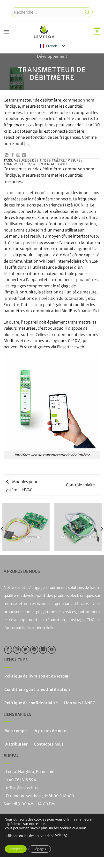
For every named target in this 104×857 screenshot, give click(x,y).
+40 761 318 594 (21, 780)
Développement (52, 56)
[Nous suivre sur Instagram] (17, 650)
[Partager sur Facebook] (13, 155)
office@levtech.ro (22, 788)
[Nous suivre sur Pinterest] (34, 650)
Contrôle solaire (81, 484)
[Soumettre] (87, 12)
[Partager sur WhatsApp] (6, 155)
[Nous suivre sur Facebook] (8, 650)
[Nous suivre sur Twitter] (26, 650)
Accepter (15, 849)
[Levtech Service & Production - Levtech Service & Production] (44, 31)
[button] (6, 32)
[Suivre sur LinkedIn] (43, 650)
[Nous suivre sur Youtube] (52, 650)
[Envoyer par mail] (18, 155)
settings (61, 834)
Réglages (39, 849)
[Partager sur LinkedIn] (24, 155)
